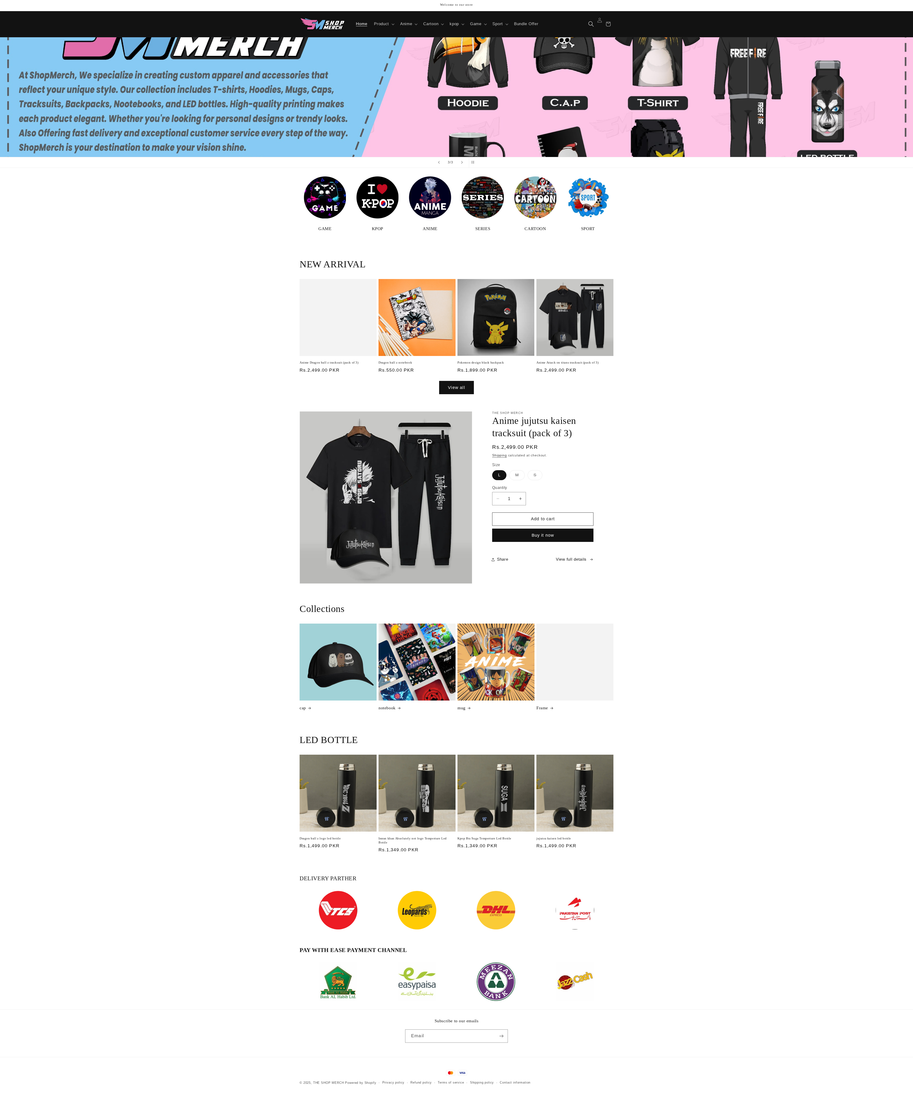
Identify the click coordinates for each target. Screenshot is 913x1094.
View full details (571, 559)
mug (461, 708)
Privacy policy (393, 1082)
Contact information (515, 1082)
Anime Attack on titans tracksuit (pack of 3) (567, 362)
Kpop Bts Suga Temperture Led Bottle (484, 838)
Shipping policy (482, 1082)
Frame (542, 708)
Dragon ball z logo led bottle (320, 838)
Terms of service (451, 1082)
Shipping (499, 455)
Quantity (499, 488)
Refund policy (421, 1082)
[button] (384, 24)
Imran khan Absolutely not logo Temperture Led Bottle (413, 840)
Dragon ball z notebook (395, 362)
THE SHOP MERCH (328, 1083)
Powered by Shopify (360, 1083)
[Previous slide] (439, 162)
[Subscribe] (501, 1036)
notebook (387, 708)
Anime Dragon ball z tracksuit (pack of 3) (329, 362)
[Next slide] (462, 162)
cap (303, 708)
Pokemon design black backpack (480, 362)
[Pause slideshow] (474, 162)
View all (456, 387)
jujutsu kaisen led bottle (553, 838)
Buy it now (543, 535)
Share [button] (502, 559)
